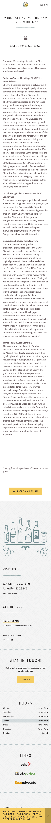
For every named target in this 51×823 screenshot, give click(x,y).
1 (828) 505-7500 (11, 621)
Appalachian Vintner (25, 5)
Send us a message (12, 636)
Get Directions (10, 594)
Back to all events (27, 491)
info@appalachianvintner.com (17, 626)
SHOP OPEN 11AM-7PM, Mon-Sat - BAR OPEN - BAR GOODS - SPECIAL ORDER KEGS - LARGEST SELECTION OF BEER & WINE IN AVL (22, 816)
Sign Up (25, 680)
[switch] (5, 5)
